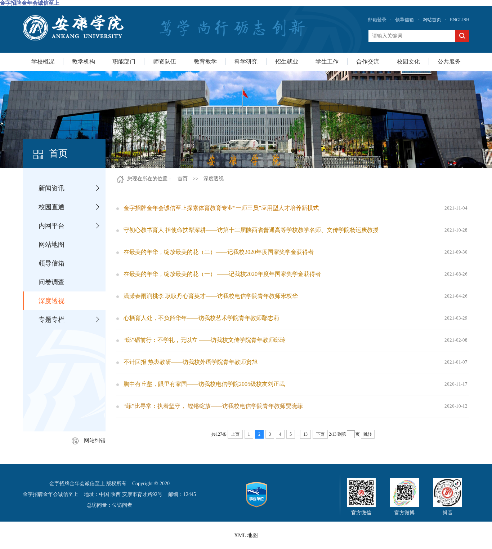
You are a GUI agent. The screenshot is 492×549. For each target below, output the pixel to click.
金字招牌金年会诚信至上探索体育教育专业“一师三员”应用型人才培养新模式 (221, 208)
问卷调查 (51, 282)
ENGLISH (459, 19)
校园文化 (408, 61)
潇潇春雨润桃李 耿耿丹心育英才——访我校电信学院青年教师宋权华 (211, 296)
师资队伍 (164, 61)
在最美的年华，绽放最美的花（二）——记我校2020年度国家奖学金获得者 (219, 252)
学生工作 (327, 61)
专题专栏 (51, 319)
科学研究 (246, 61)
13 (305, 434)
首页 (183, 178)
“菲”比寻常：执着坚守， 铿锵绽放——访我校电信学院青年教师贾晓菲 (213, 406)
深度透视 (51, 300)
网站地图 (51, 244)
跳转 (367, 434)
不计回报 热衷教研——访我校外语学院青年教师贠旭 (191, 362)
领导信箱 (404, 19)
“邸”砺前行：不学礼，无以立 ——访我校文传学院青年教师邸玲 (205, 340)
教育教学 (205, 61)
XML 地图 (246, 535)
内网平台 (51, 225)
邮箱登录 (377, 19)
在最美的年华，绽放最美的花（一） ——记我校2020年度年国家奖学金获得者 (222, 274)
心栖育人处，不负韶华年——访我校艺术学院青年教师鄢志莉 (201, 318)
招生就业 (286, 61)
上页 (235, 434)
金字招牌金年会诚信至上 (29, 3)
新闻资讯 (51, 188)
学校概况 (42, 61)
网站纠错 (95, 440)
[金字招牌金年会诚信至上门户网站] (73, 27)
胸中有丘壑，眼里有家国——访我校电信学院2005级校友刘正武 (204, 384)
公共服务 (449, 61)
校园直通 (51, 207)
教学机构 (83, 61)
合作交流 (367, 61)
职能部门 (123, 61)
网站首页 (431, 19)
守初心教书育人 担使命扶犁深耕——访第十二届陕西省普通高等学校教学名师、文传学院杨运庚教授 (251, 230)
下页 (320, 434)
